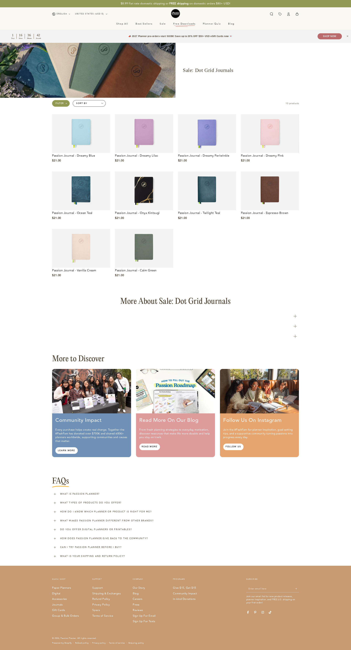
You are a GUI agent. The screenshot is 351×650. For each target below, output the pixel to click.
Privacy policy (99, 643)
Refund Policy (101, 599)
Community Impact (185, 593)
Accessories (59, 599)
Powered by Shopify (62, 643)
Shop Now (329, 36)
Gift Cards (58, 610)
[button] (271, 14)
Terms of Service (102, 616)
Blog (136, 593)
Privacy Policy (101, 605)
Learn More (66, 450)
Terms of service (117, 643)
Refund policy (82, 643)
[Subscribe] (297, 588)
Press (136, 605)
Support (97, 588)
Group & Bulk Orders (65, 616)
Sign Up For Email (144, 616)
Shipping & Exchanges (106, 593)
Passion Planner (68, 638)
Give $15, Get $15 (184, 588)
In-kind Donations (184, 599)
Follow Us (233, 446)
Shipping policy (136, 643)
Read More (149, 446)
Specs (96, 610)
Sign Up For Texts (144, 621)
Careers (137, 599)
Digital (56, 593)
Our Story (139, 588)
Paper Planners (61, 588)
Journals (57, 605)
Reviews (138, 610)
